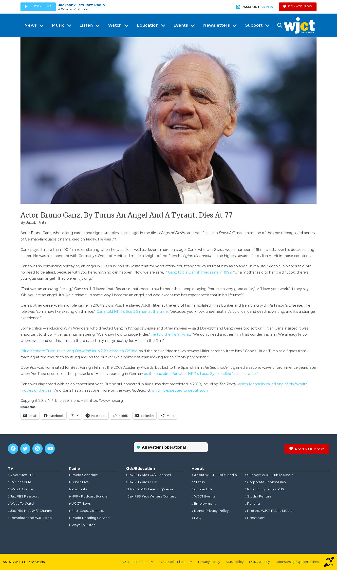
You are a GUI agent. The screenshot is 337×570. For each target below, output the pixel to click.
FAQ (197, 518)
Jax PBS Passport (24, 496)
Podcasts (79, 489)
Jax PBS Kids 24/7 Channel (31, 511)
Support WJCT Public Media (270, 475)
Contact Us (203, 489)
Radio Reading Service (91, 518)
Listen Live (80, 482)
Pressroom (256, 518)
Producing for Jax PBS (265, 489)
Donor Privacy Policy (211, 511)
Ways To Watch (23, 503)
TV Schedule (20, 482)
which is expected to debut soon (179, 390)
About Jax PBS (22, 475)
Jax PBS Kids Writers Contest (152, 496)
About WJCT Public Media (215, 475)
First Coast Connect (88, 511)
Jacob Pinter (37, 222)
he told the (170, 334)
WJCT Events (204, 496)
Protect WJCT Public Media (270, 511)
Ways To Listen (84, 525)
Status (199, 482)
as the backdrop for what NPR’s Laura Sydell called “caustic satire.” (201, 373)
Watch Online (21, 489)
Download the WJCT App (31, 518)
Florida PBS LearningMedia (150, 489)
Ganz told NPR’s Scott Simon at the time (132, 311)
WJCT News (81, 503)
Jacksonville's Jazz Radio (81, 5)
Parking (253, 503)
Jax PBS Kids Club (142, 482)
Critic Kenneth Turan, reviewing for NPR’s (78, 351)
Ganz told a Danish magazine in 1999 (200, 272)
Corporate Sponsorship (266, 482)
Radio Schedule (85, 475)
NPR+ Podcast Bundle (90, 496)
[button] (280, 25)
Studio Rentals (259, 496)
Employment (205, 503)
